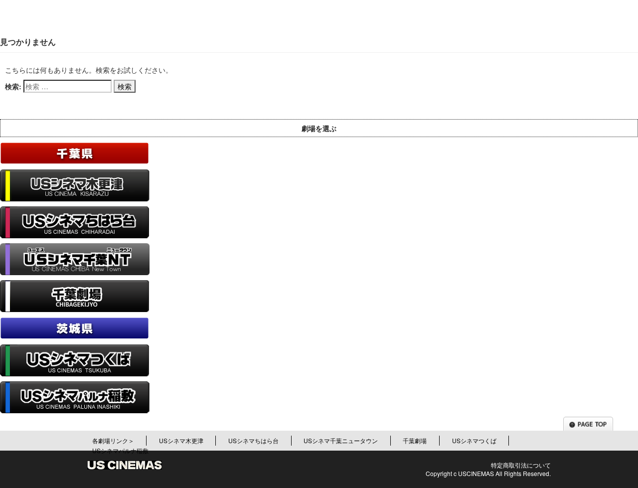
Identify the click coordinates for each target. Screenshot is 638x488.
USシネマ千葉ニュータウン (341, 440)
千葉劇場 (415, 440)
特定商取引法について (521, 465)
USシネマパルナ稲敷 (120, 450)
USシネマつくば (474, 440)
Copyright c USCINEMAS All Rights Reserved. (488, 473)
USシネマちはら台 (253, 440)
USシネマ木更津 (181, 440)
